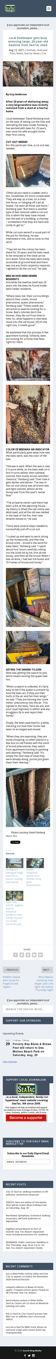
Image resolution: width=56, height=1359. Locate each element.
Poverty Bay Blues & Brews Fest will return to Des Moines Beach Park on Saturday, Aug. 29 (32, 1049)
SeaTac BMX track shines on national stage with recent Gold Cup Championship (26, 1330)
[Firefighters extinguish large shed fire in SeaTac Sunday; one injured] (14, 863)
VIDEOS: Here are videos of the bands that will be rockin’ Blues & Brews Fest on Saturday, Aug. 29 (26, 1205)
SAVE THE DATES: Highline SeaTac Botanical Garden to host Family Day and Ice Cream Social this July (14, 913)
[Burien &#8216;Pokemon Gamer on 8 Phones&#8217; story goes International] (35, 863)
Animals (31, 50)
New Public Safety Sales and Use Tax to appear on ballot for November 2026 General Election (27, 1276)
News (19, 53)
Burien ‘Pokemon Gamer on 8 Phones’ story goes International (33, 877)
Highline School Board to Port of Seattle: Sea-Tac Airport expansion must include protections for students (27, 1231)
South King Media (32, 1350)
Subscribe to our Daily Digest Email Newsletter (28, 1154)
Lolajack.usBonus (15, 1287)
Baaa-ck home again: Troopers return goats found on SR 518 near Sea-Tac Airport (27, 1290)
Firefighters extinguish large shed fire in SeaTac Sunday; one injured (14, 875)
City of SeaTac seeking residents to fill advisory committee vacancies (27, 1193)
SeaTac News (32, 53)
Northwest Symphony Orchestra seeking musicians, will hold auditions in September (28, 1218)
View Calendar (10, 1061)
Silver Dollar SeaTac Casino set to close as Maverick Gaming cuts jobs (27, 1303)
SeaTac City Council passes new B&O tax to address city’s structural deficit (26, 1316)
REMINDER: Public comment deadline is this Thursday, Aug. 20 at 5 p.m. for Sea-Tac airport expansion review (27, 1245)
